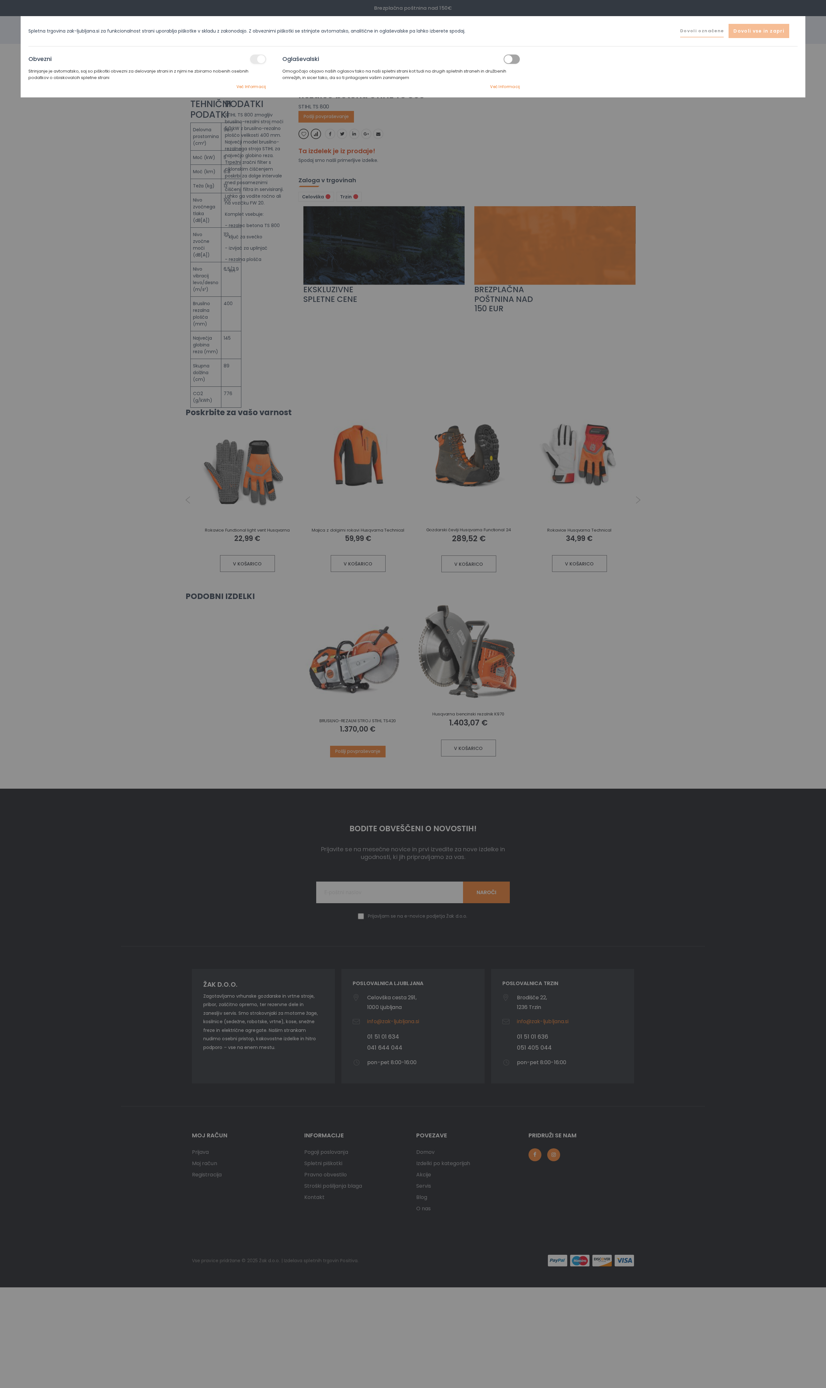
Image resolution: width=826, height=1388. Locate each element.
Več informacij (251, 86)
